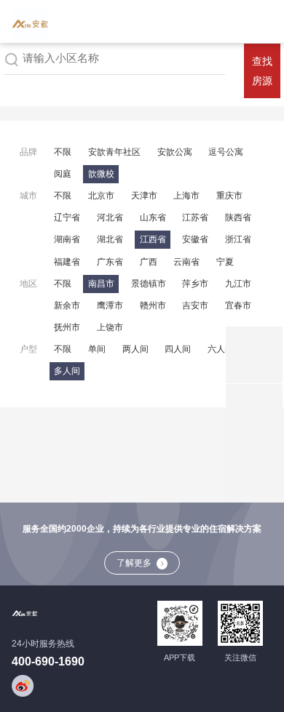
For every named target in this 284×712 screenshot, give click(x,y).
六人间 (221, 349)
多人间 (67, 371)
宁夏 (225, 262)
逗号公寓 (225, 152)
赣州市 (153, 305)
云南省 (186, 262)
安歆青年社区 (114, 152)
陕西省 (238, 217)
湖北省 (110, 239)
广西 (148, 262)
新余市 (67, 305)
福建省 (67, 262)
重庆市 (229, 196)
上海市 (186, 196)
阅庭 (62, 174)
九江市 (238, 284)
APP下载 (179, 657)
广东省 (110, 262)
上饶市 (110, 327)
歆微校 (101, 174)
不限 (62, 152)
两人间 (135, 349)
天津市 (144, 196)
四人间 (178, 349)
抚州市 (67, 327)
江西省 (153, 239)
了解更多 (134, 563)
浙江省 (238, 239)
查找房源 (262, 71)
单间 (97, 349)
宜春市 (238, 305)
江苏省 (195, 217)
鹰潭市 (110, 305)
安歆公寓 (174, 152)
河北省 (110, 217)
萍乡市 (195, 284)
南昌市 (101, 284)
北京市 (101, 196)
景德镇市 (148, 284)
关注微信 (240, 657)
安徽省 (195, 239)
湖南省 (67, 239)
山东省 (153, 217)
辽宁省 (67, 217)
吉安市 (195, 305)
